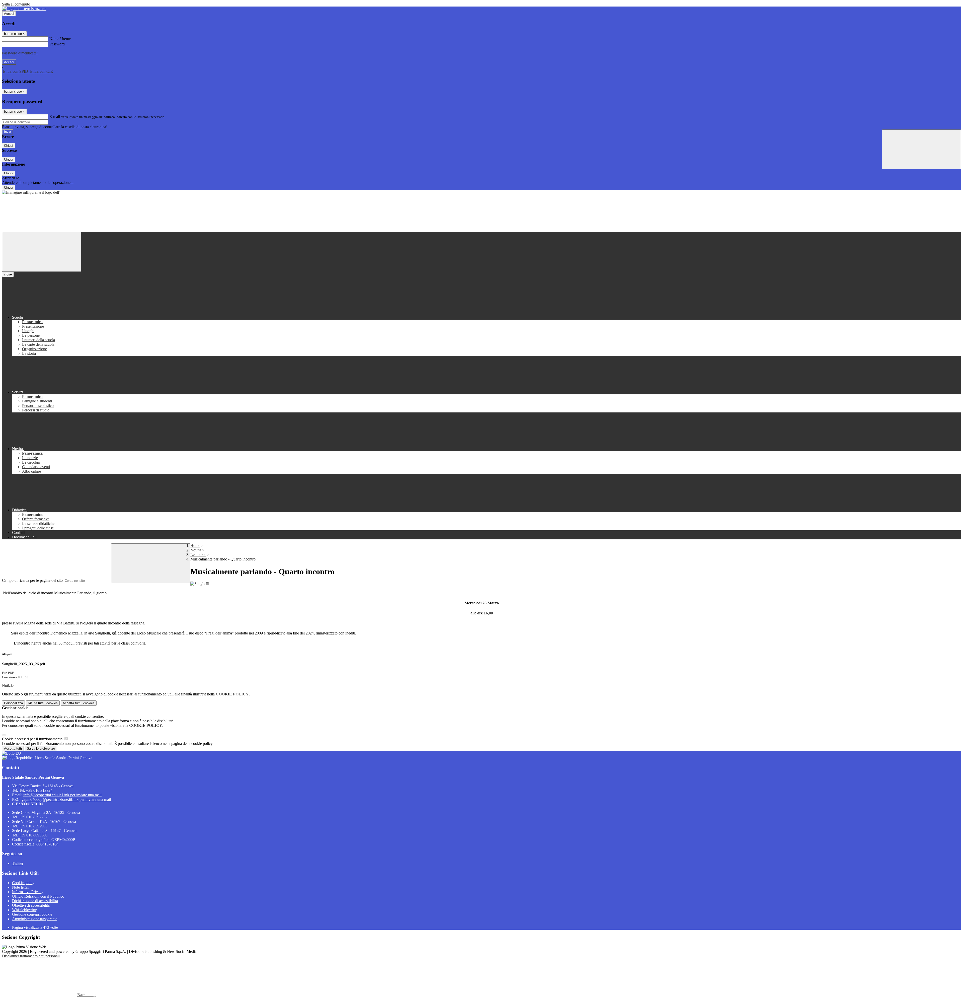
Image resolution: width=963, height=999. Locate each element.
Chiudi (8, 146)
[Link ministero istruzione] (24, 9)
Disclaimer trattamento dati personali (31, 956)
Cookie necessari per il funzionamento (32, 739)
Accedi (9, 14)
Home (195, 545)
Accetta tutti (79, 703)
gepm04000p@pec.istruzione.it (66, 799)
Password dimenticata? (20, 53)
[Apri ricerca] (921, 149)
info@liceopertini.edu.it (62, 795)
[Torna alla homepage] (31, 192)
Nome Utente (60, 39)
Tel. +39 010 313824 (35, 790)
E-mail (54, 116)
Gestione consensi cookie (32, 914)
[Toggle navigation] (41, 252)
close (8, 274)
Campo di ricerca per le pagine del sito (32, 580)
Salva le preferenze (41, 748)
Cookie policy (23, 883)
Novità (195, 550)
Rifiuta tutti (43, 703)
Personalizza (13, 703)
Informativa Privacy (27, 892)
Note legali (20, 887)
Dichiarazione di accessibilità (35, 901)
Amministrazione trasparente (34, 919)
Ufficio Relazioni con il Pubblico (38, 896)
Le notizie (198, 554)
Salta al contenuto (16, 4)
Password (57, 44)
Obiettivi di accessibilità (31, 905)
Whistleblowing (24, 910)
